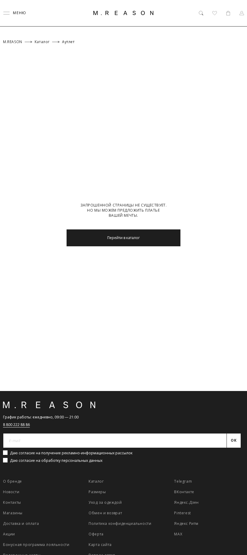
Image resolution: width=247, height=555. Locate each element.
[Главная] (123, 13)
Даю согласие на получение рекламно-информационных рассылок (71, 453)
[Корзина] (228, 13)
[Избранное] (214, 13)
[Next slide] (234, 361)
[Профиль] (241, 13)
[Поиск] (201, 13)
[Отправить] (235, 49)
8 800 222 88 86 (16, 424)
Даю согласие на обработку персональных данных (56, 460)
